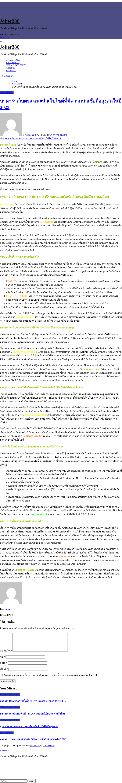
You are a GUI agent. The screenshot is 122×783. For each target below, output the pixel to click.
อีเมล (3, 663)
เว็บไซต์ (4, 669)
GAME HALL (13, 60)
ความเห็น (6, 650)
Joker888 (10, 21)
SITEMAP (11, 70)
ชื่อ (2, 657)
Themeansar (48, 745)
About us (10, 68)
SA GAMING (12, 62)
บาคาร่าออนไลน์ (58, 135)
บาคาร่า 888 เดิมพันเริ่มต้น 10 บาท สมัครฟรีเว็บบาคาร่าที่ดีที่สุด (32, 713)
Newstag (35, 745)
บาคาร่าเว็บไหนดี (25, 317)
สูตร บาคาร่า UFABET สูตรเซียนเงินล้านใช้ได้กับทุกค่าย (29, 726)
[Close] (1, 778)
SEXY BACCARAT (16, 65)
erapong (30, 135)
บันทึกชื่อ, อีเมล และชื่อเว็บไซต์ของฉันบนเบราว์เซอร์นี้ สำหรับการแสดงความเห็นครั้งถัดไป (50, 675)
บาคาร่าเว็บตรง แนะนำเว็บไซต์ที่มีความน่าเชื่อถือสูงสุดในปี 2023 (33, 739)
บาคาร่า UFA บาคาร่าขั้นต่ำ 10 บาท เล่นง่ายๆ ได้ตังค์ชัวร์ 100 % (33, 701)
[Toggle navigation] (1, 41)
